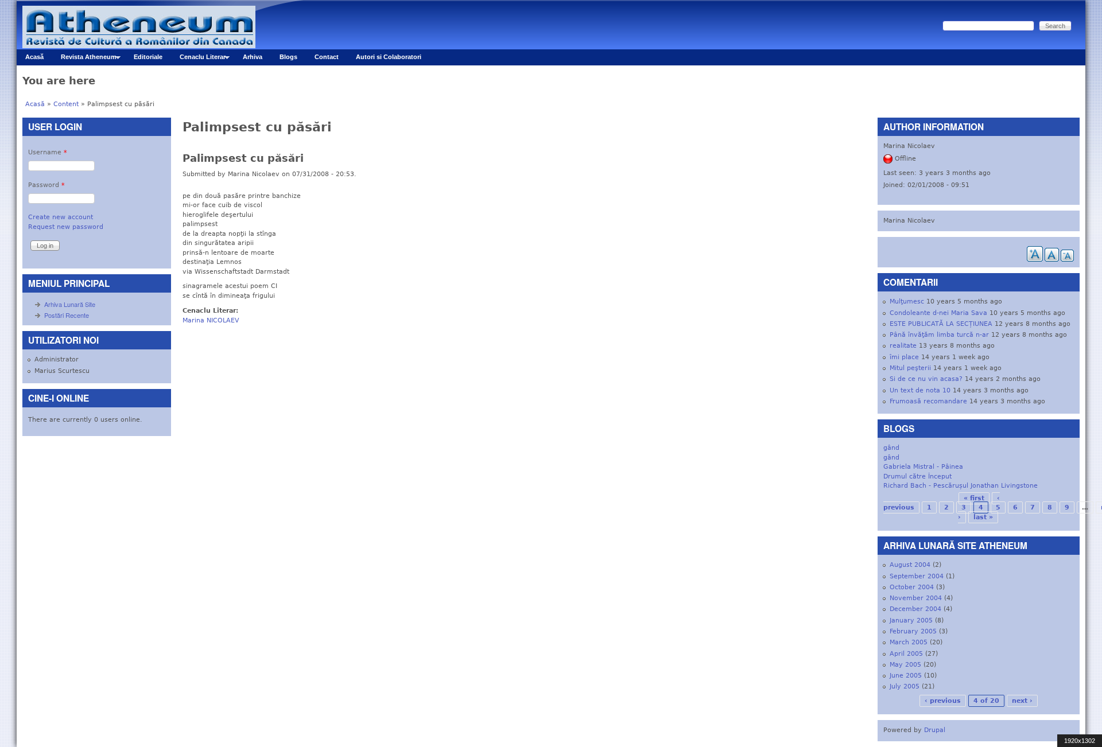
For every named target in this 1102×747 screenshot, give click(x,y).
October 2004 (912, 587)
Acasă (34, 56)
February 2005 (913, 631)
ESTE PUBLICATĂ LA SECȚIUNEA (941, 324)
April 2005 (906, 653)
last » (983, 517)
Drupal (934, 730)
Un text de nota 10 (920, 390)
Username (47, 152)
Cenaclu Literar (198, 59)
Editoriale (148, 56)
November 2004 (916, 598)
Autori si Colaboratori (388, 56)
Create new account (60, 217)
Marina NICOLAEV (211, 320)
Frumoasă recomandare (928, 401)
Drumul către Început (917, 476)
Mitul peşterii (910, 368)
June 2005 (906, 675)
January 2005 (911, 620)
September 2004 (917, 576)
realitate (903, 345)
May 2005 (905, 664)
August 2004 (910, 565)
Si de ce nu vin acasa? (926, 379)
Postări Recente (66, 315)
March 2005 (909, 642)
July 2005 (904, 686)
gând (891, 448)
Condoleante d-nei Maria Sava (938, 313)
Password (46, 185)
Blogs (288, 56)
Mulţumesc (907, 301)
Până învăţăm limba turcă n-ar (939, 335)
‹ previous (943, 701)
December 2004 (915, 609)
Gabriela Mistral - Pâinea (923, 466)
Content (66, 104)
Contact (327, 56)
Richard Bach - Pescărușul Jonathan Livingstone (960, 485)
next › (1022, 701)
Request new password (65, 227)
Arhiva (252, 56)
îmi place (904, 357)
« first (974, 498)
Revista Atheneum (84, 59)
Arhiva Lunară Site (69, 304)
